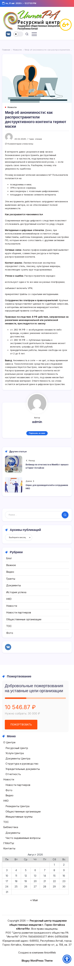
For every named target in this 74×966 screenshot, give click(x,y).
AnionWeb (50, 952)
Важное (11, 565)
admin (37, 422)
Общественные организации (23, 619)
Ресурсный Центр (17, 748)
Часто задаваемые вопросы (23, 838)
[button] (18, 34)
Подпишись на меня (37, 433)
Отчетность (13, 774)
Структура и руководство (22, 763)
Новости (17, 50)
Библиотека (10, 827)
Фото (9, 633)
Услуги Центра (15, 753)
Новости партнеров (18, 612)
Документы (13, 585)
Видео (10, 571)
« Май (34, 900)
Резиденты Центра (17, 806)
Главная (6, 50)
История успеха (16, 592)
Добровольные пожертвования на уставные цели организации (34, 688)
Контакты (9, 848)
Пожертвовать (21, 724)
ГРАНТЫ (8, 843)
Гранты (10, 578)
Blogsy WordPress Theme (37, 960)
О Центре (9, 742)
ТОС (9, 626)
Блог (9, 558)
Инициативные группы (19, 816)
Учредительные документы (23, 769)
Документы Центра (18, 758)
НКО (9, 599)
